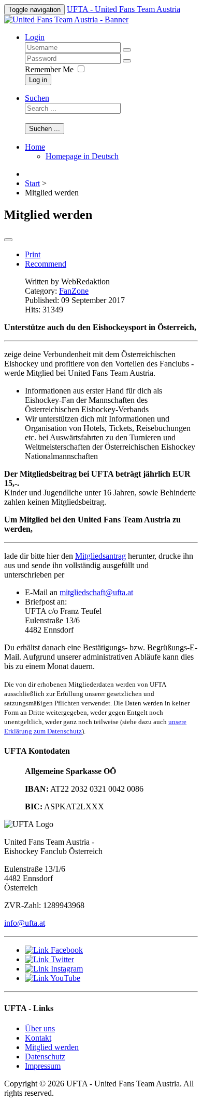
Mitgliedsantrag (100, 556)
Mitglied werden (52, 1047)
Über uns (40, 1028)
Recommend (45, 263)
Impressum (43, 1065)
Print (32, 254)
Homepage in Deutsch (82, 156)
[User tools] (8, 239)
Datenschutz (45, 1056)
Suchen (37, 98)
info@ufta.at (24, 923)
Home (35, 146)
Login (35, 37)
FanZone (74, 290)
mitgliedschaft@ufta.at (96, 592)
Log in (38, 80)
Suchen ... (44, 129)
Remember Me (49, 69)
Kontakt (38, 1037)
